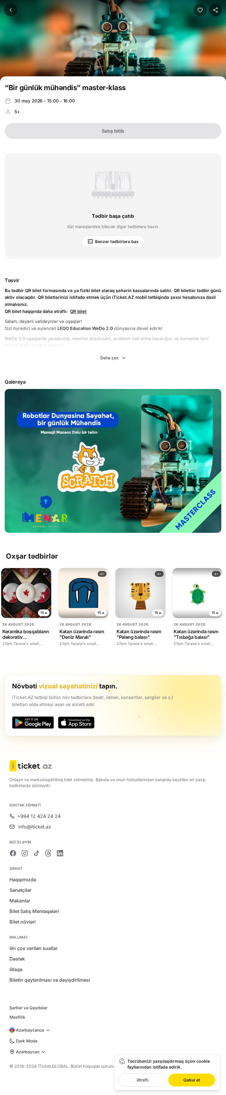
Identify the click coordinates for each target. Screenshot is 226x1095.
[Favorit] (200, 10)
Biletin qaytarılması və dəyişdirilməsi (49, 980)
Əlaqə (15, 969)
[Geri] (10, 10)
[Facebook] (12, 853)
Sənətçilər (20, 890)
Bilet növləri (22, 922)
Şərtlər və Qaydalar (28, 1007)
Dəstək (17, 959)
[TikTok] (36, 853)
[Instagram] (24, 853)
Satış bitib (113, 131)
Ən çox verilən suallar (33, 948)
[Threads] (48, 853)
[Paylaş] (215, 10)
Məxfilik (17, 1017)
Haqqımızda (22, 879)
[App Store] (76, 722)
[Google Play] (33, 722)
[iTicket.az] (113, 765)
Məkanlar (19, 901)
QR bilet (78, 311)
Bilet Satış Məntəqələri (34, 911)
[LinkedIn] (60, 853)
